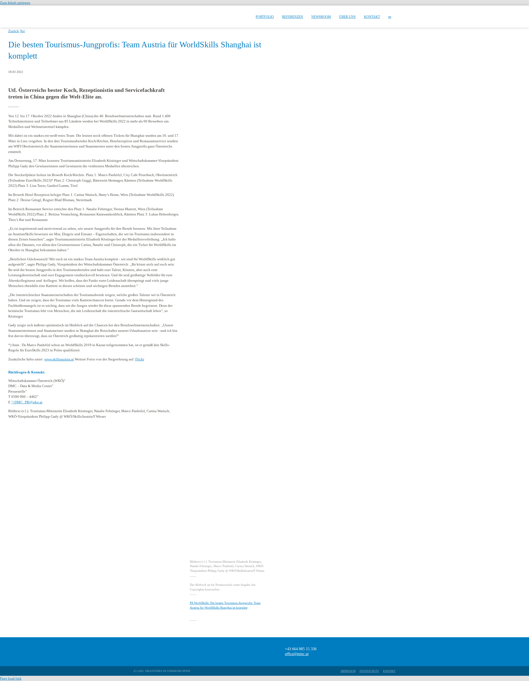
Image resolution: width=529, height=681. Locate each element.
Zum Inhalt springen (15, 3)
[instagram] (382, 651)
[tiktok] (371, 651)
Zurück (13, 31)
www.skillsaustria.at (59, 359)
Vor (22, 31)
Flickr (139, 359)
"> (26, 402)
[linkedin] (392, 651)
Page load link (10, 678)
